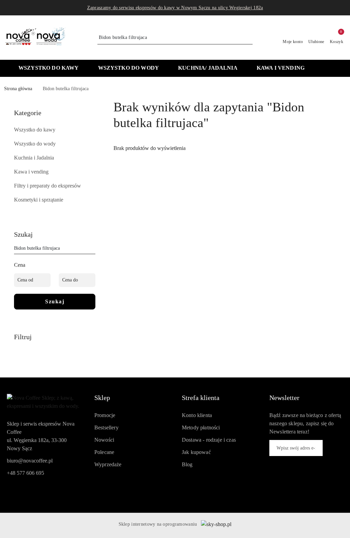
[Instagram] (24, 491)
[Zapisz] (333, 448)
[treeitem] (54, 130)
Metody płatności (201, 427)
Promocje (104, 415)
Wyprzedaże (108, 464)
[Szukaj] (92, 249)
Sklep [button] (102, 397)
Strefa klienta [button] (200, 397)
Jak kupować (196, 452)
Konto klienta (197, 415)
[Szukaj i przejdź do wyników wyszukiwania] (248, 37)
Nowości (104, 440)
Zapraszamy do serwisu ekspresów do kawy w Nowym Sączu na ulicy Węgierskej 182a (175, 7)
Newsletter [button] (284, 397)
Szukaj (54, 301)
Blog (187, 464)
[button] (327, 68)
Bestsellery (106, 427)
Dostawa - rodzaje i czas (209, 440)
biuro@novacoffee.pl (30, 461)
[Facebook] (11, 491)
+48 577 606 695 (25, 473)
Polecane (104, 452)
